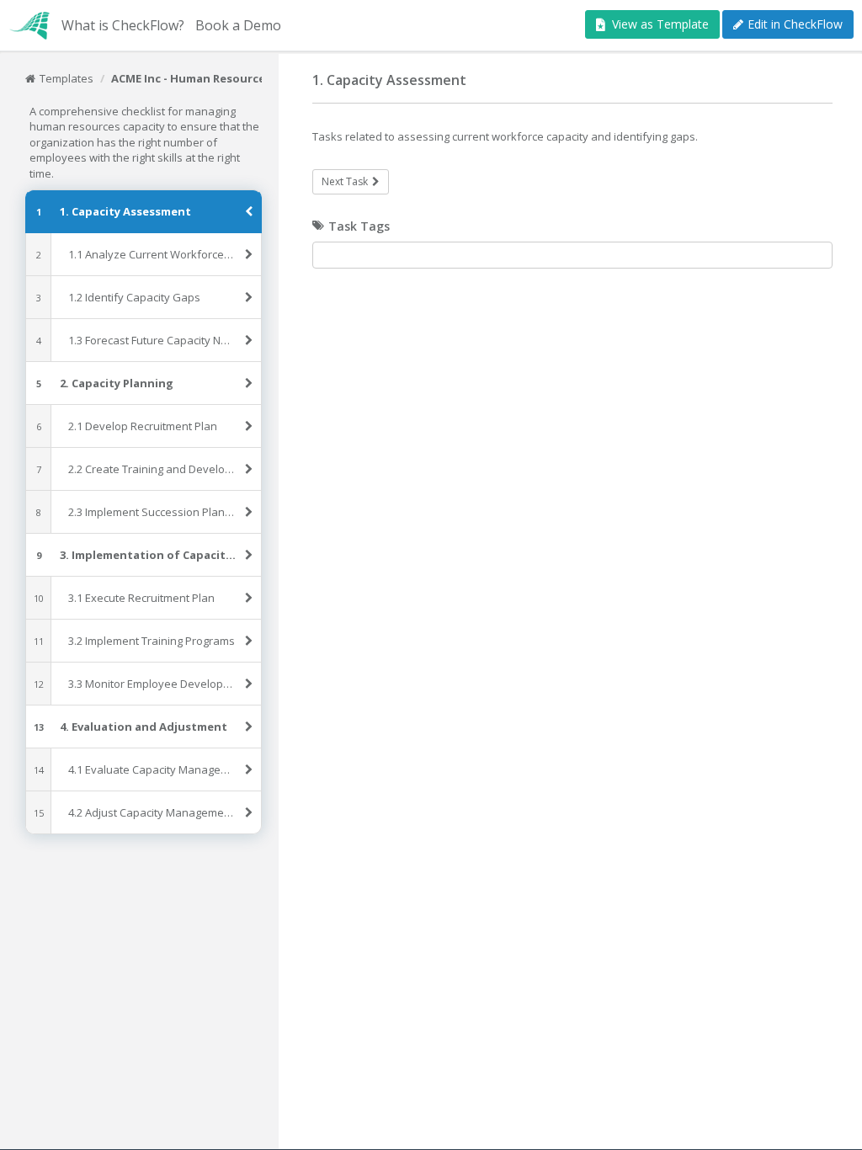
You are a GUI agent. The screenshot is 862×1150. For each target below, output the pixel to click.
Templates (66, 78)
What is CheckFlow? (122, 25)
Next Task (345, 181)
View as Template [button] (660, 24)
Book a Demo (238, 25)
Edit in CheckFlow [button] (795, 24)
